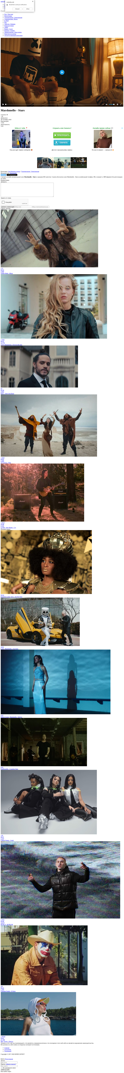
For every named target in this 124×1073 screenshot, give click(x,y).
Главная (6, 1048)
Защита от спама (6, 198)
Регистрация (9, 1059)
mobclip (4, 1)
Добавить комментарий (7, 207)
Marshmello (13, 173)
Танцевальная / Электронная (30, 171)
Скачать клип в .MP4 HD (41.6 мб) (62, 154)
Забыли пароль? (11, 1064)
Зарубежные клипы (14, 171)
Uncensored (7, 1051)
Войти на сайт (5, 1069)
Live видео (7, 1049)
